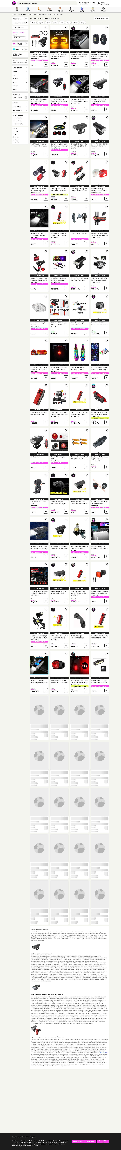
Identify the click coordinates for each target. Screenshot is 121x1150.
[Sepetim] (93, 3)
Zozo (55, 23)
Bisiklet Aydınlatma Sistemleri (55, 14)
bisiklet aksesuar (103, 1052)
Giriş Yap (106, 4)
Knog (82, 23)
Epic (62, 23)
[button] (38, 50)
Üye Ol (102, 4)
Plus (68, 23)
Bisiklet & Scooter (32, 14)
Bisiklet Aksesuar (42, 14)
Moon (33, 23)
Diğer (48, 23)
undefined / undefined (21, 23)
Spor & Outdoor (22, 14)
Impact (41, 23)
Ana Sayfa (14, 14)
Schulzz (75, 23)
